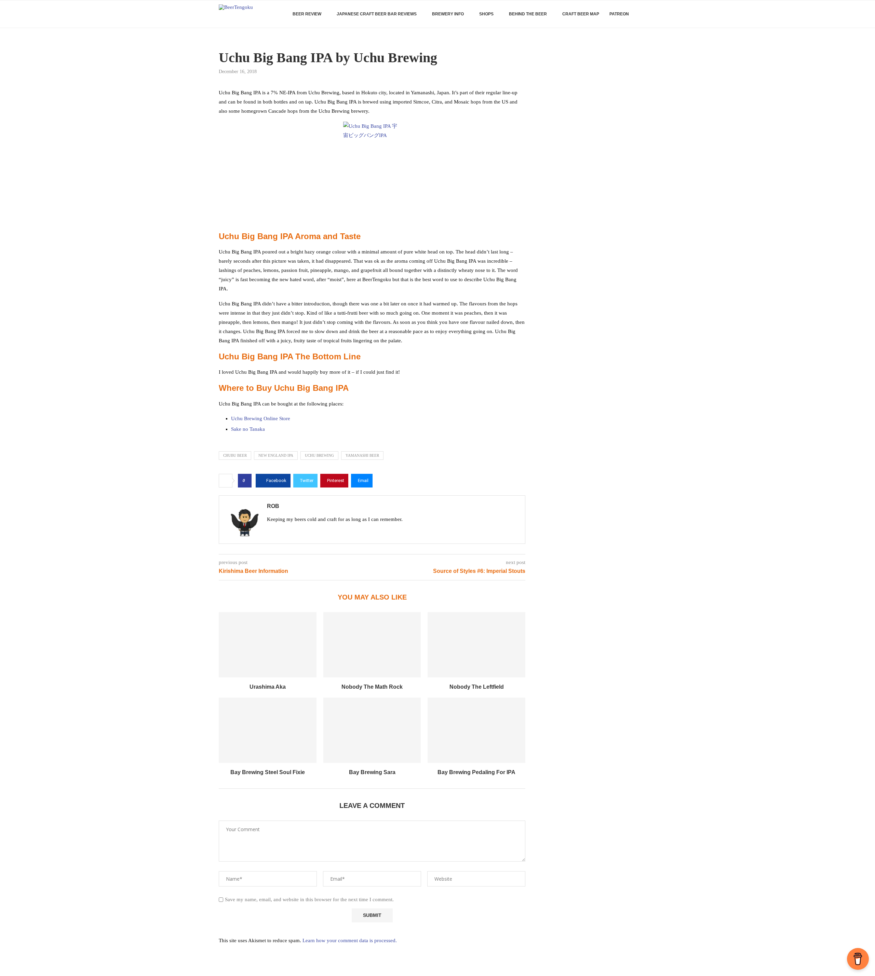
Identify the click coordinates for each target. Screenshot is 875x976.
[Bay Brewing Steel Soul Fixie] (268, 730)
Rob (273, 506)
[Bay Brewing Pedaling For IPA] (476, 730)
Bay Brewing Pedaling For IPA (476, 772)
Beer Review (307, 14)
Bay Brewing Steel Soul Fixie (267, 772)
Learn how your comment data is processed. (349, 940)
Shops (486, 14)
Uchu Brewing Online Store (260, 418)
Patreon (619, 14)
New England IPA (275, 455)
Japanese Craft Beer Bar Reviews (377, 14)
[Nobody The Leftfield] (476, 644)
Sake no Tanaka (248, 429)
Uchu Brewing (319, 455)
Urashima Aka (268, 687)
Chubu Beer (235, 455)
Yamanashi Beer (362, 455)
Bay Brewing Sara (372, 772)
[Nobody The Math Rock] (372, 644)
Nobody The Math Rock (372, 687)
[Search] (652, 14)
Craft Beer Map (580, 14)
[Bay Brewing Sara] (372, 730)
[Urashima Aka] (268, 644)
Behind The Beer (528, 14)
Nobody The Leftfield (476, 687)
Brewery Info (448, 14)
